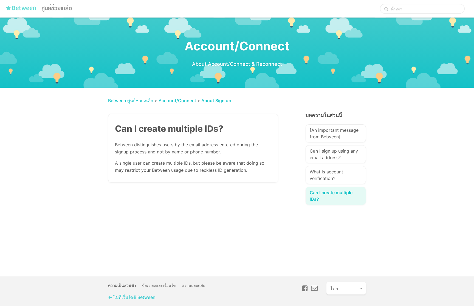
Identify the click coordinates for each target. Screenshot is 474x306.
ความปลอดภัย (193, 285)
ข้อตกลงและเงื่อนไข (159, 285)
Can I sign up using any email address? (334, 154)
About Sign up (216, 100)
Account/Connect (177, 100)
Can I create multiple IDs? (331, 196)
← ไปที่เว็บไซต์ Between (131, 297)
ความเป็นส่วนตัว (122, 285)
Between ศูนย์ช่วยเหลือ (130, 100)
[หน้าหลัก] (40, 10)
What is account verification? (326, 175)
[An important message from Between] (334, 133)
